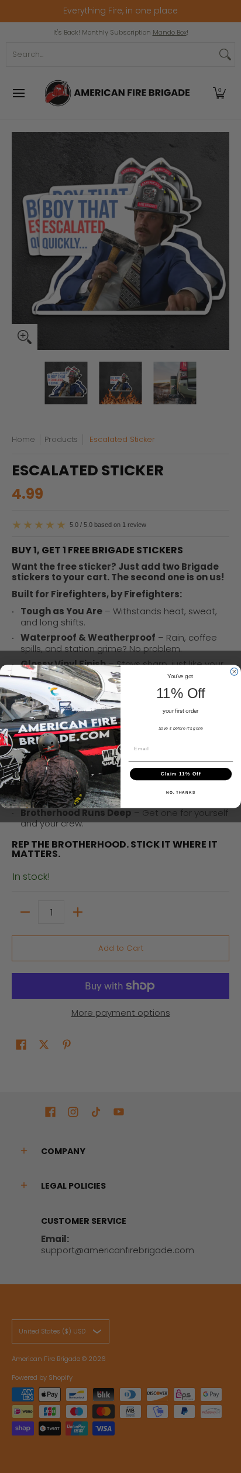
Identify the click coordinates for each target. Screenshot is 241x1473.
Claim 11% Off (181, 774)
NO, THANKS (180, 793)
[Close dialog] (234, 672)
